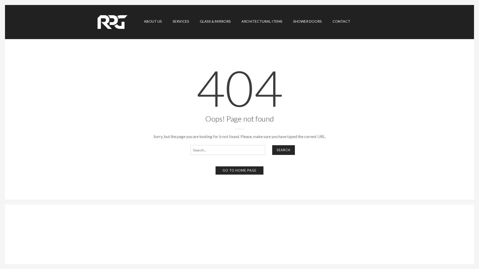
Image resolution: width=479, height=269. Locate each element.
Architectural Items (261, 21)
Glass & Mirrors (215, 21)
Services (181, 21)
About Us (153, 21)
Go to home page (239, 170)
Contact (341, 21)
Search (283, 150)
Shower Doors (307, 21)
